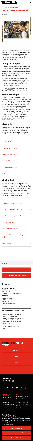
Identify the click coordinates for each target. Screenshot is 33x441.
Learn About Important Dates (16, 275)
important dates (16, 134)
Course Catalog (6, 402)
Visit (16, 356)
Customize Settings (16, 428)
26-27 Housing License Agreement (13, 319)
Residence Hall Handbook (11, 316)
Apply (16, 362)
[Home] (9, 3)
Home (3, 7)
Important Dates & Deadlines (12, 314)
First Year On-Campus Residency (13, 321)
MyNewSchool (6, 399)
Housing (8, 7)
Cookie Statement (7, 424)
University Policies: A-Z (8, 407)
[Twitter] (12, 388)
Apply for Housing (16, 270)
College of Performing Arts (22, 402)
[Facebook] (8, 388)
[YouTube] (17, 388)
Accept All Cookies (16, 438)
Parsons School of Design (22, 396)
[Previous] (5, 30)
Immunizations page (12, 111)
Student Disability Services (11, 326)
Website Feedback (7, 397)
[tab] (16, 142)
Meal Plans (6, 323)
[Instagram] (21, 388)
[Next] (27, 30)
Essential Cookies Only (16, 433)
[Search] (26, 2)
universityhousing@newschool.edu (12, 293)
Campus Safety (7, 325)
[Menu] (30, 2)
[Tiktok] (25, 388)
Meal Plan (10, 88)
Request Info (16, 350)
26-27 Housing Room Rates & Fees (13, 318)
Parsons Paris (19, 407)
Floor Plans (6, 328)
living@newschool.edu (8, 303)
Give (16, 368)
